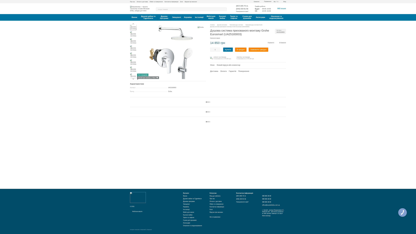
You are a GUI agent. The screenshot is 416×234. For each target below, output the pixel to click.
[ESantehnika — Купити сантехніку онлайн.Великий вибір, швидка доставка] (138, 197)
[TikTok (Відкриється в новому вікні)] (202, 1)
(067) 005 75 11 (242, 6)
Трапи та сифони (234, 17)
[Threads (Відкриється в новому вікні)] (210, 1)
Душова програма (164, 17)
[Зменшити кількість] (211, 50)
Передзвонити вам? (242, 11)
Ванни (134, 17)
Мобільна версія (137, 211)
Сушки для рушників (247, 17)
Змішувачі (176, 17)
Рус (277, 1)
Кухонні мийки (222, 17)
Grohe (170, 91)
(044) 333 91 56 (242, 9)
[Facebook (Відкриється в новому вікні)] (205, 1)
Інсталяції (199, 17)
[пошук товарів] (225, 9)
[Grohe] (200, 27)
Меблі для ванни (211, 17)
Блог (181, 1)
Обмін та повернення (156, 1)
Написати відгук (215, 38)
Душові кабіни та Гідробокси (148, 17)
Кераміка (188, 17)
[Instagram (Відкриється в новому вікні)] (200, 1)
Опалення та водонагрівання (276, 17)
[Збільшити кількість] (218, 50)
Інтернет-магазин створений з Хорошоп (141, 229)
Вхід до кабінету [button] (215, 196)
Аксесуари (260, 17)
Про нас (132, 1)
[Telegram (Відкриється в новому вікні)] (208, 1)
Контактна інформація (171, 1)
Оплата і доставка (142, 1)
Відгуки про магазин (191, 1)
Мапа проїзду (266, 215)
